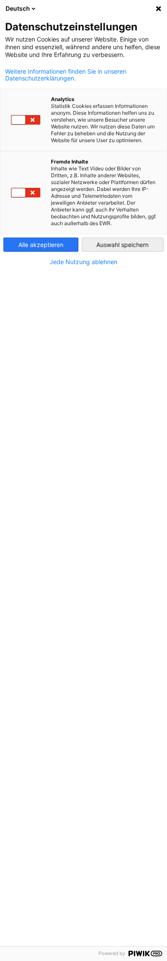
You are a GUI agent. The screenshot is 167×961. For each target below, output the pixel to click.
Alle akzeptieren (40, 244)
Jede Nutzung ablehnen (83, 262)
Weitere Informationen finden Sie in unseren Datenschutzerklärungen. (65, 75)
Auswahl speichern (122, 244)
